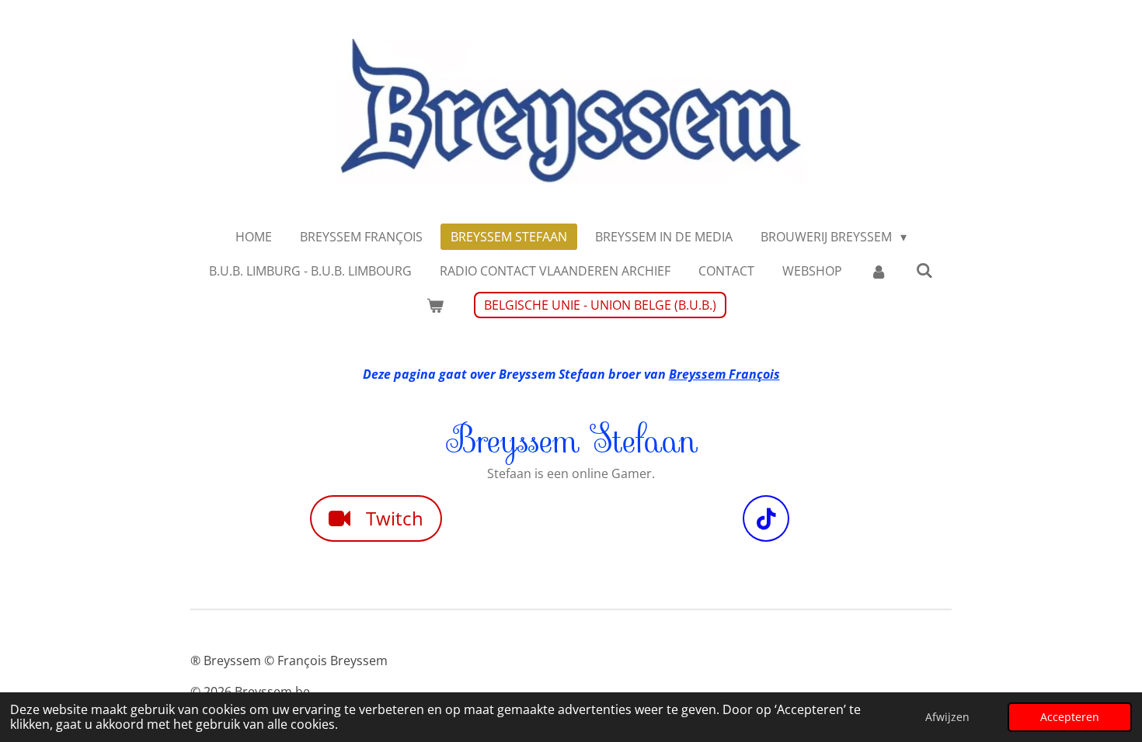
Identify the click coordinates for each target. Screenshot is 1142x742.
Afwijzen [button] (947, 716)
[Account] (878, 271)
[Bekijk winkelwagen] (434, 305)
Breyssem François (724, 374)
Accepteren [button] (1069, 716)
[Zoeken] (924, 270)
